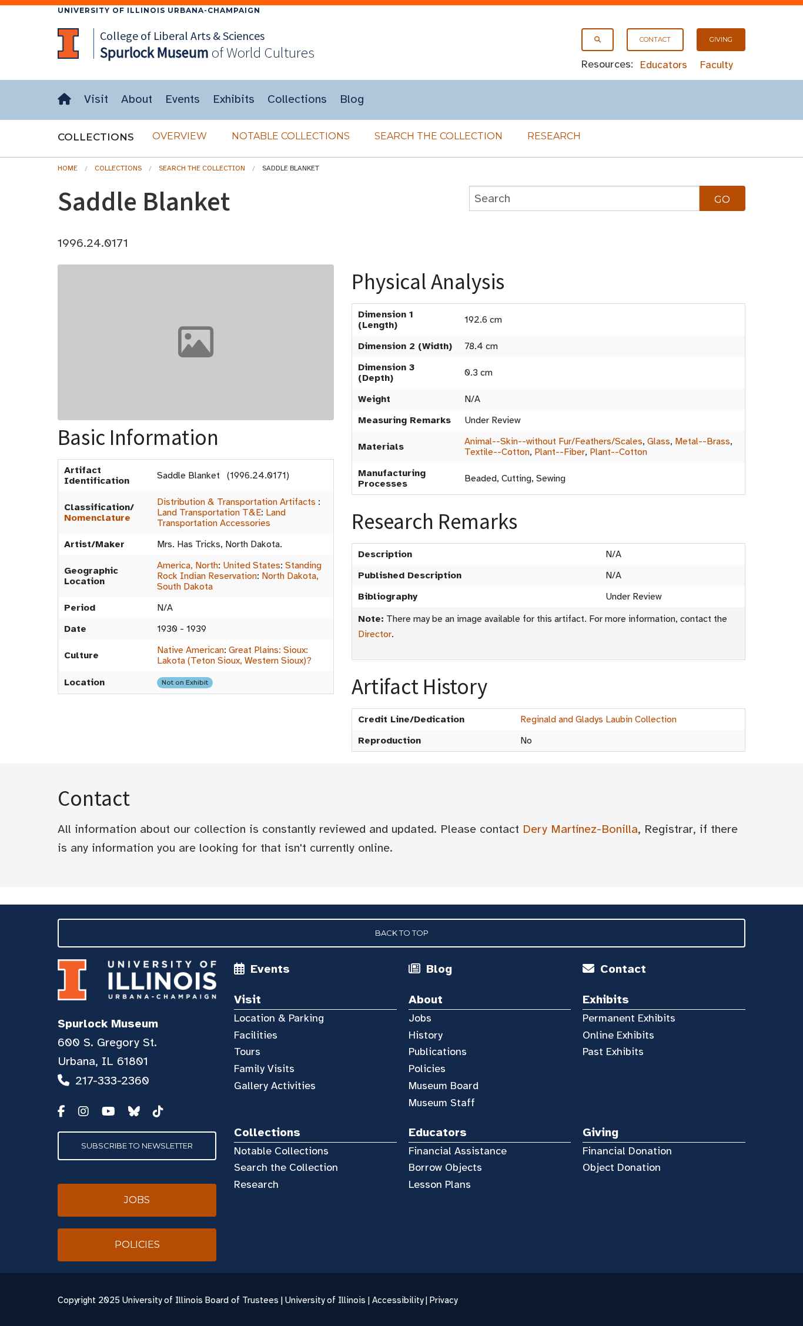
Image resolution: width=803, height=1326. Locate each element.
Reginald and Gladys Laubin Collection (598, 719)
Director (375, 634)
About (136, 99)
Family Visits (264, 1068)
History (426, 1035)
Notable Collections (291, 136)
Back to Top (402, 932)
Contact (655, 39)
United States (251, 565)
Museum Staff (442, 1102)
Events (182, 99)
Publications (438, 1051)
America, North (187, 565)
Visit (96, 99)
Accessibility (397, 1300)
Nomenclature (97, 518)
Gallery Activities (275, 1085)
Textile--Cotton (497, 452)
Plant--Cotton (618, 452)
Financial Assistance (458, 1150)
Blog (352, 99)
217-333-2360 (112, 1080)
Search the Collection (438, 136)
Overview (179, 136)
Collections (297, 99)
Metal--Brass (702, 441)
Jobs (420, 1018)
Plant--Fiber (559, 452)
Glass (658, 441)
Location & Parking (279, 1018)
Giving (721, 39)
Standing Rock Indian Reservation (239, 571)
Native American (190, 650)
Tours (247, 1051)
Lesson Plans (440, 1184)
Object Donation (622, 1167)
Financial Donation (627, 1150)
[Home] (64, 99)
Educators (663, 64)
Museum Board (444, 1085)
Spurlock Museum (108, 1023)
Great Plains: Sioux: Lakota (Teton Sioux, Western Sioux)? (234, 655)
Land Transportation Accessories (221, 518)
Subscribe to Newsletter (137, 1145)
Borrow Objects (445, 1167)
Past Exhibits (613, 1051)
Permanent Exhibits (629, 1018)
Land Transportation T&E (209, 512)
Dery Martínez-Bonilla (580, 829)
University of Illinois (325, 1300)
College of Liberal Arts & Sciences (182, 35)
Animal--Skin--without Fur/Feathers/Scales (553, 441)
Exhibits (234, 99)
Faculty (716, 64)
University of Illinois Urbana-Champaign (159, 10)
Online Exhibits (618, 1035)
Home (68, 168)
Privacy (443, 1300)
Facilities (255, 1035)
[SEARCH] (597, 39)
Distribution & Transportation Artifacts (236, 502)
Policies (427, 1068)
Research (554, 136)
